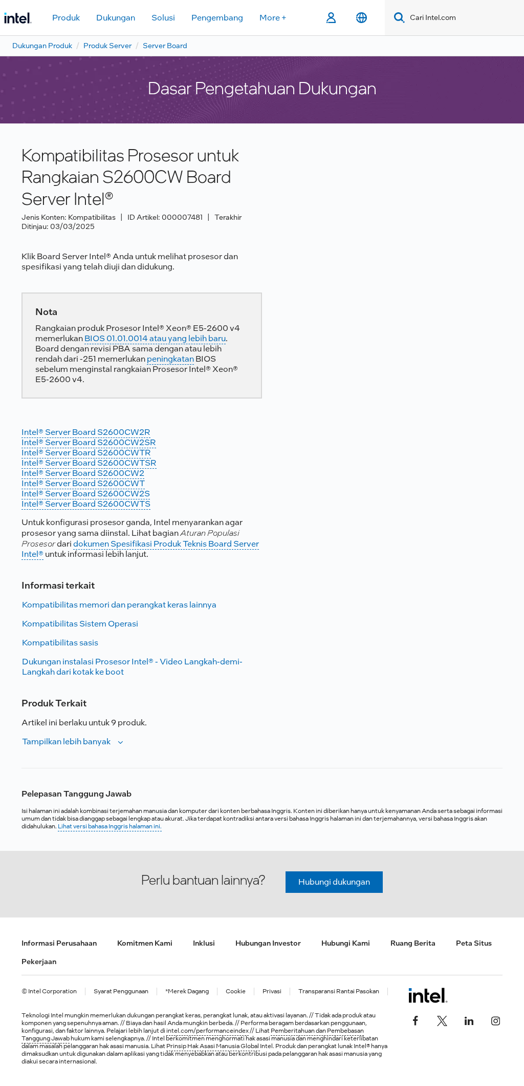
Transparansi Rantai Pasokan (338, 991)
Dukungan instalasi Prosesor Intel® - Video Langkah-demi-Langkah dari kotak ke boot (132, 666)
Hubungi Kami (345, 943)
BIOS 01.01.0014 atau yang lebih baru (155, 338)
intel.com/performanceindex (207, 1031)
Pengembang (217, 17)
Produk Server (107, 45)
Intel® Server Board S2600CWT (83, 483)
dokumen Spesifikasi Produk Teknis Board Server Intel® (140, 548)
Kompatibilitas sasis (60, 642)
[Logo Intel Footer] (428, 995)
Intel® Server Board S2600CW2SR (88, 442)
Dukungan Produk (42, 45)
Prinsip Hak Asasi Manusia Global (213, 1046)
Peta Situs (474, 943)
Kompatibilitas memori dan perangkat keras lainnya (119, 604)
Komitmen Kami (144, 943)
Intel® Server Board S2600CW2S (85, 493)
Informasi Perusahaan (59, 943)
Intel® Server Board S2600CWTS (85, 503)
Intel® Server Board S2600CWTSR (89, 462)
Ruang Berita (412, 943)
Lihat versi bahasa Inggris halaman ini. (110, 826)
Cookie (236, 991)
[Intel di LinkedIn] (469, 1020)
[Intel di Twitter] (442, 1020)
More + (273, 17)
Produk (66, 17)
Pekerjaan (38, 961)
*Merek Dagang (187, 991)
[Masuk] (331, 18)
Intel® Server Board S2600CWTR (86, 452)
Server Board (165, 45)
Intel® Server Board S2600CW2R (85, 432)
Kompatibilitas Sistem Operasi (80, 623)
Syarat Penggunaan (121, 991)
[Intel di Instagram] (495, 1020)
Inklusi (204, 943)
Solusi (163, 17)
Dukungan (115, 17)
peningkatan (170, 358)
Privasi (272, 991)
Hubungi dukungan (334, 881)
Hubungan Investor (268, 943)
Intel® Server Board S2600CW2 (82, 473)
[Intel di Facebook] (415, 1020)
